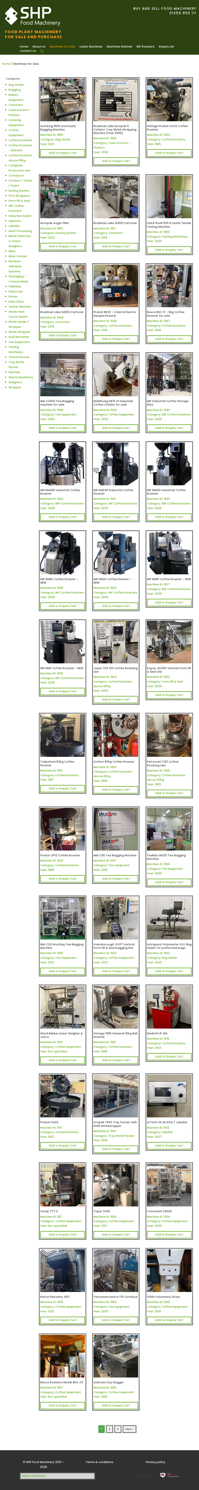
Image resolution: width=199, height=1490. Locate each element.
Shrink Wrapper (19, 332)
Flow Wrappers (19, 196)
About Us (38, 46)
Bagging (14, 90)
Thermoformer (19, 357)
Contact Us (28, 51)
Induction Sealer (20, 216)
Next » (129, 1429)
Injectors (15, 221)
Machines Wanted (119, 46)
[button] (42, 51)
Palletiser (15, 286)
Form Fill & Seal (19, 201)
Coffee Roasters (20, 140)
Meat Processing (20, 231)
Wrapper (15, 387)
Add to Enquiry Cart (63, 153)
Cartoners (16, 105)
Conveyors (16, 175)
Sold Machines (19, 337)
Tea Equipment (19, 342)
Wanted (14, 372)
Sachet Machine (20, 307)
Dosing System (19, 191)
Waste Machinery (21, 377)
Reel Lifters (16, 302)
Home (24, 46)
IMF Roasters (145, 46)
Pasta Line (16, 291)
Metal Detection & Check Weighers (20, 241)
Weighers (15, 382)
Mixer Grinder (18, 256)
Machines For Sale (62, 46)
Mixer (12, 251)
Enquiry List (166, 46)
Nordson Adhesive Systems (15, 266)
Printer (13, 297)
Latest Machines (90, 46)
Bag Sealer (16, 85)
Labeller (14, 226)
